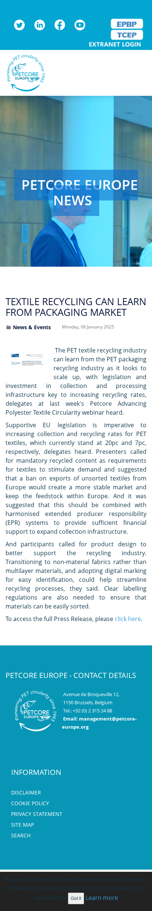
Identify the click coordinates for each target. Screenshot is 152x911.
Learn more (102, 898)
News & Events (32, 327)
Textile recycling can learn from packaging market (76, 307)
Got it (76, 898)
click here (128, 619)
